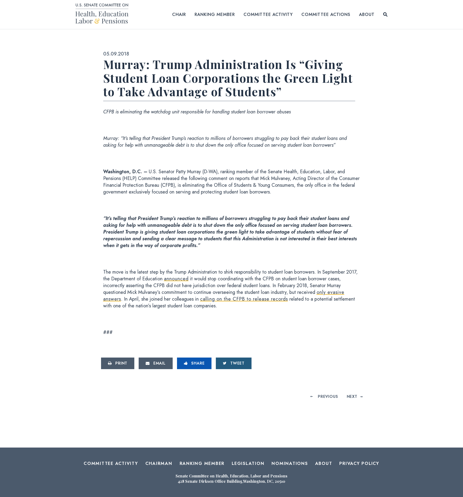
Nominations (290, 463)
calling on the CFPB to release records (244, 299)
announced (176, 278)
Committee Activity (268, 14)
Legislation (248, 463)
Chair (179, 14)
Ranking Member (215, 14)
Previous (328, 396)
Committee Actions (325, 14)
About (366, 14)
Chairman (158, 463)
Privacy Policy (359, 463)
